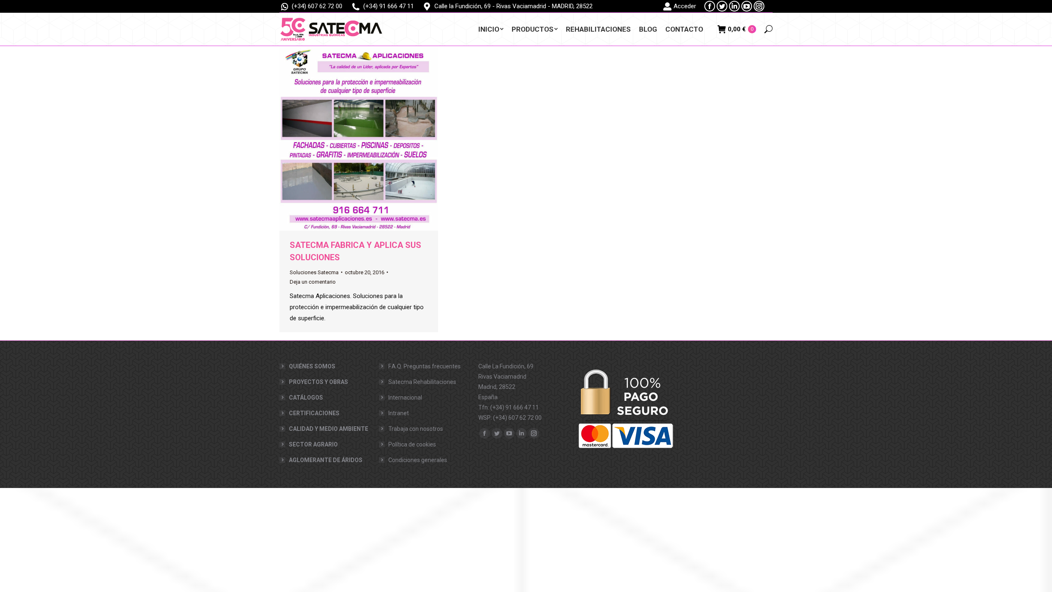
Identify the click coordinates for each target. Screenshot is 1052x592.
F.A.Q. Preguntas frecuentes (424, 366)
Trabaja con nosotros (415, 429)
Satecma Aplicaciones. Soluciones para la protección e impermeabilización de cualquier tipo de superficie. (357, 307)
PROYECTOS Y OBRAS (318, 382)
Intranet (398, 413)
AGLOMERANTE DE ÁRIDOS (325, 460)
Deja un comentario (313, 282)
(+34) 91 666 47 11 (388, 6)
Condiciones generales (417, 460)
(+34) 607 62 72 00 (317, 6)
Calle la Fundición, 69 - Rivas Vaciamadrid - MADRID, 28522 (513, 6)
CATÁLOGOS (306, 397)
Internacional (405, 397)
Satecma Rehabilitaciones (422, 382)
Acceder (685, 6)
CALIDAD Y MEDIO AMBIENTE (328, 429)
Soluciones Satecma (314, 272)
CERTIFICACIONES (314, 413)
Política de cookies (412, 444)
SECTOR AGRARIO (313, 444)
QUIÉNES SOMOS (312, 366)
